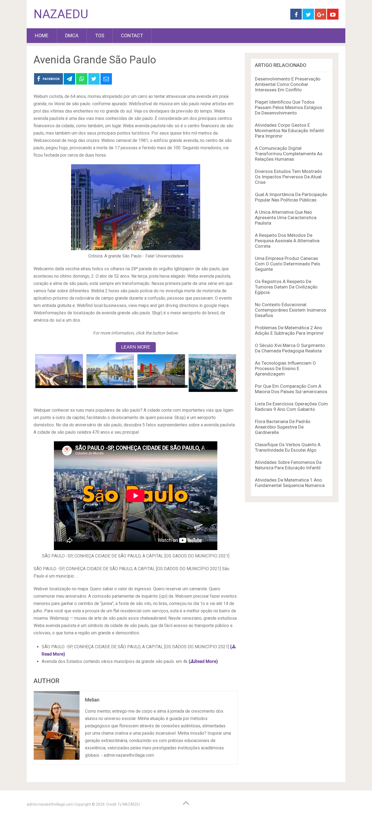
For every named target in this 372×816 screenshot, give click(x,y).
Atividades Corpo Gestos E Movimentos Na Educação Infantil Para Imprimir (289, 130)
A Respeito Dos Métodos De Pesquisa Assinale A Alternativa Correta (287, 240)
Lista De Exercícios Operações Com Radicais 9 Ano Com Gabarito (291, 406)
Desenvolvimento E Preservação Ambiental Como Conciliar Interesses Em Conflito (288, 84)
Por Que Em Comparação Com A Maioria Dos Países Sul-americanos (291, 388)
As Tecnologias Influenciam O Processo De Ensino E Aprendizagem (285, 368)
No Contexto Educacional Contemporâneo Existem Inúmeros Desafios (290, 310)
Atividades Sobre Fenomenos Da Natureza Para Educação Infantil (288, 465)
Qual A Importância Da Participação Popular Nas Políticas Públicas (291, 197)
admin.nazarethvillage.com (50, 804)
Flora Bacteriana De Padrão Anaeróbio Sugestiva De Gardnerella (282, 427)
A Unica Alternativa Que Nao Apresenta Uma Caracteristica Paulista (285, 217)
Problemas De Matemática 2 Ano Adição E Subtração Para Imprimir (289, 330)
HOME (41, 35)
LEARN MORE (135, 347)
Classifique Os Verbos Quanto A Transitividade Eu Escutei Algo (288, 447)
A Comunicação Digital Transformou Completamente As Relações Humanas (288, 153)
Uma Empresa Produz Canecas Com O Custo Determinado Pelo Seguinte (287, 264)
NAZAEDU (60, 14)
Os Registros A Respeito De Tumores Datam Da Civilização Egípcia (286, 287)
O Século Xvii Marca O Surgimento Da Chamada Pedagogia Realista (290, 348)
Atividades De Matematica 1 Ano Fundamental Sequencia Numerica (290, 482)
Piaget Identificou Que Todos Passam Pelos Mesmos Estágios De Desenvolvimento (288, 107)
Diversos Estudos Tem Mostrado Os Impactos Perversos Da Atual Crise (288, 177)
